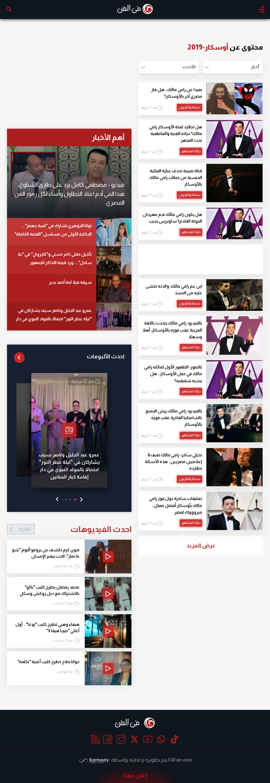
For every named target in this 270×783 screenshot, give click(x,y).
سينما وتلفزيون (189, 107)
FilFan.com (180, 760)
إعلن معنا (135, 775)
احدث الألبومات (105, 356)
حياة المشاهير (190, 151)
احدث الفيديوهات (74, 529)
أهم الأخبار (108, 137)
